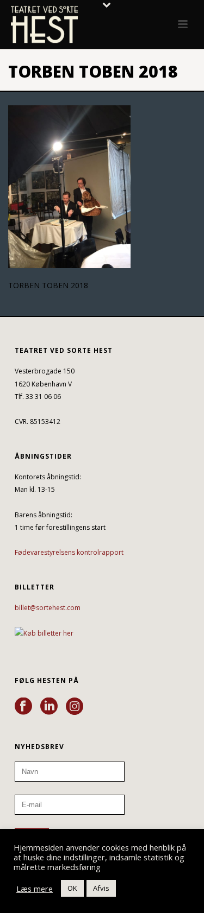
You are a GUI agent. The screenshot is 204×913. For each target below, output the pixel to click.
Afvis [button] (101, 888)
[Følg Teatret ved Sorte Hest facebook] (23, 707)
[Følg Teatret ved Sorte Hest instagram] (74, 707)
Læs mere (34, 888)
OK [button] (72, 888)
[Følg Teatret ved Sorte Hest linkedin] (49, 707)
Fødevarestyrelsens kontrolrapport (69, 552)
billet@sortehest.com (48, 607)
